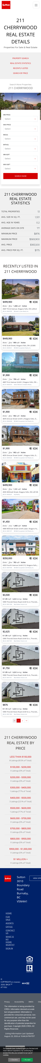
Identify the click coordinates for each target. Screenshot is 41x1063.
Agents (10, 923)
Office (9, 927)
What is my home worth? (10, 941)
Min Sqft (6, 154)
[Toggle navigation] (36, 5)
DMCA (31, 1002)
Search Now (20, 176)
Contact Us (10, 931)
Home (9, 913)
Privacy (7, 1002)
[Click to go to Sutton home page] (6, 5)
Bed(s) (5, 135)
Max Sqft (6, 164)
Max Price (7, 125)
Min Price (6, 115)
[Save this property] (36, 282)
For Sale (8, 918)
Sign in (9, 948)
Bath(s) (6, 144)
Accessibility (19, 1002)
